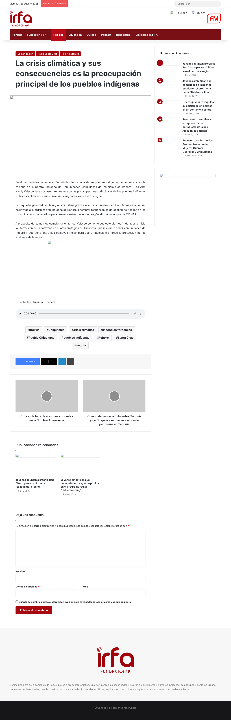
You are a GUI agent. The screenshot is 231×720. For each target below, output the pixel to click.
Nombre (21, 571)
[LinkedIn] (62, 361)
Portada (17, 34)
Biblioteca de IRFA (147, 34)
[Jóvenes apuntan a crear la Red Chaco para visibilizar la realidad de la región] (35, 465)
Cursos (91, 34)
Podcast (106, 34)
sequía (81, 345)
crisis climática (83, 330)
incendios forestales (117, 330)
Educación (75, 34)
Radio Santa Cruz (47, 53)
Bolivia (34, 330)
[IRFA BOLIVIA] (21, 19)
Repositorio (123, 34)
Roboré (103, 337)
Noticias (58, 34)
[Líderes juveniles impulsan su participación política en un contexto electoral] (170, 107)
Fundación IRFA (36, 34)
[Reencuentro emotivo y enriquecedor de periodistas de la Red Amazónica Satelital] (170, 124)
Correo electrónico (27, 586)
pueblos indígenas (76, 337)
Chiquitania (56, 330)
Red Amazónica (70, 53)
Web (85, 586)
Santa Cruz (125, 337)
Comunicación (25, 53)
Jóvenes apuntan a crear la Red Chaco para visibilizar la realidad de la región (35, 483)
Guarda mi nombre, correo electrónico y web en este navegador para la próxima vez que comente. (75, 601)
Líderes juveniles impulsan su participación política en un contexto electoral (198, 105)
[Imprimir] (70, 361)
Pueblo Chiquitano (42, 337)
